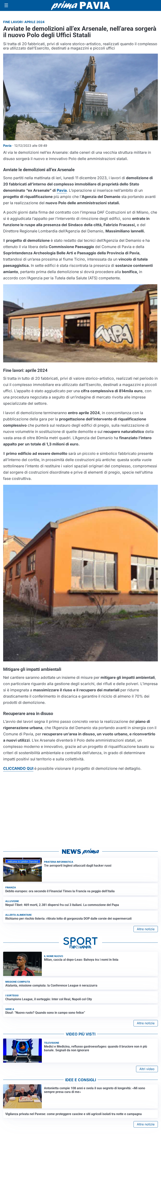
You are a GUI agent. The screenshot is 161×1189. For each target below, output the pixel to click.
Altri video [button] (147, 1069)
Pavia (62, 190)
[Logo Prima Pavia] (80, 5)
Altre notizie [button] (146, 929)
